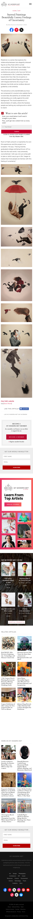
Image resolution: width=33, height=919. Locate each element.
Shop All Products (16, 622)
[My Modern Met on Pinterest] (9, 889)
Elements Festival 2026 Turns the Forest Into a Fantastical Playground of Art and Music (24, 655)
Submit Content (10, 909)
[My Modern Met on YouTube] (28, 889)
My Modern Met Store (11, 560)
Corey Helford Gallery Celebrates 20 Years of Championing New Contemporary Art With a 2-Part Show (24, 792)
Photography (22, 873)
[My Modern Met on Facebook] (5, 889)
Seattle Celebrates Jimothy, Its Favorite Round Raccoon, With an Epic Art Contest (7, 765)
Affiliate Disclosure (11, 912)
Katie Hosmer (11, 25)
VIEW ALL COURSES (13, 504)
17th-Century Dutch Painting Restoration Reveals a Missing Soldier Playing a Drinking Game (8, 681)
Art (19, 11)
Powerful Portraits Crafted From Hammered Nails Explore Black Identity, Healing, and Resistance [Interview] (24, 766)
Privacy (19, 912)
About (9, 907)
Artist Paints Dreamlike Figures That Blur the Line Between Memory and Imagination (24, 681)
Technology (18, 881)
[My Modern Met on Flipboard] (23, 889)
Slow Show (7, 404)
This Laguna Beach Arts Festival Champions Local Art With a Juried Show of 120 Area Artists (8, 818)
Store (21, 883)
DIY (19, 876)
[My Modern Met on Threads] (16, 894)
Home (14, 11)
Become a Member (16, 437)
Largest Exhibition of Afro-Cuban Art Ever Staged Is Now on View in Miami (8, 706)
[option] (9, 547)
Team (22, 907)
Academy (15, 883)
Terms (23, 912)
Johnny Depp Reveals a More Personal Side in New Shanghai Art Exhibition (24, 706)
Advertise (23, 909)
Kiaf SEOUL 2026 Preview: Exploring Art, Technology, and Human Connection (8, 654)
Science (11, 881)
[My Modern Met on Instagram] (19, 889)
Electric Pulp (24, 916)
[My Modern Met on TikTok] (12, 894)
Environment (24, 878)
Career (23, 876)
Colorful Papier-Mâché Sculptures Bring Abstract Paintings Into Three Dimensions (24, 818)
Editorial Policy (16, 907)
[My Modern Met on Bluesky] (21, 894)
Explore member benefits (17, 442)
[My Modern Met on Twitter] (14, 889)
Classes (17, 878)
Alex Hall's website (7, 401)
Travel (24, 881)
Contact (17, 909)
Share (25, 409)
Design (15, 873)
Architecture (12, 876)
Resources (10, 878)
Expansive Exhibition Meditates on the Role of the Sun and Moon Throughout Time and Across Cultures (8, 792)
